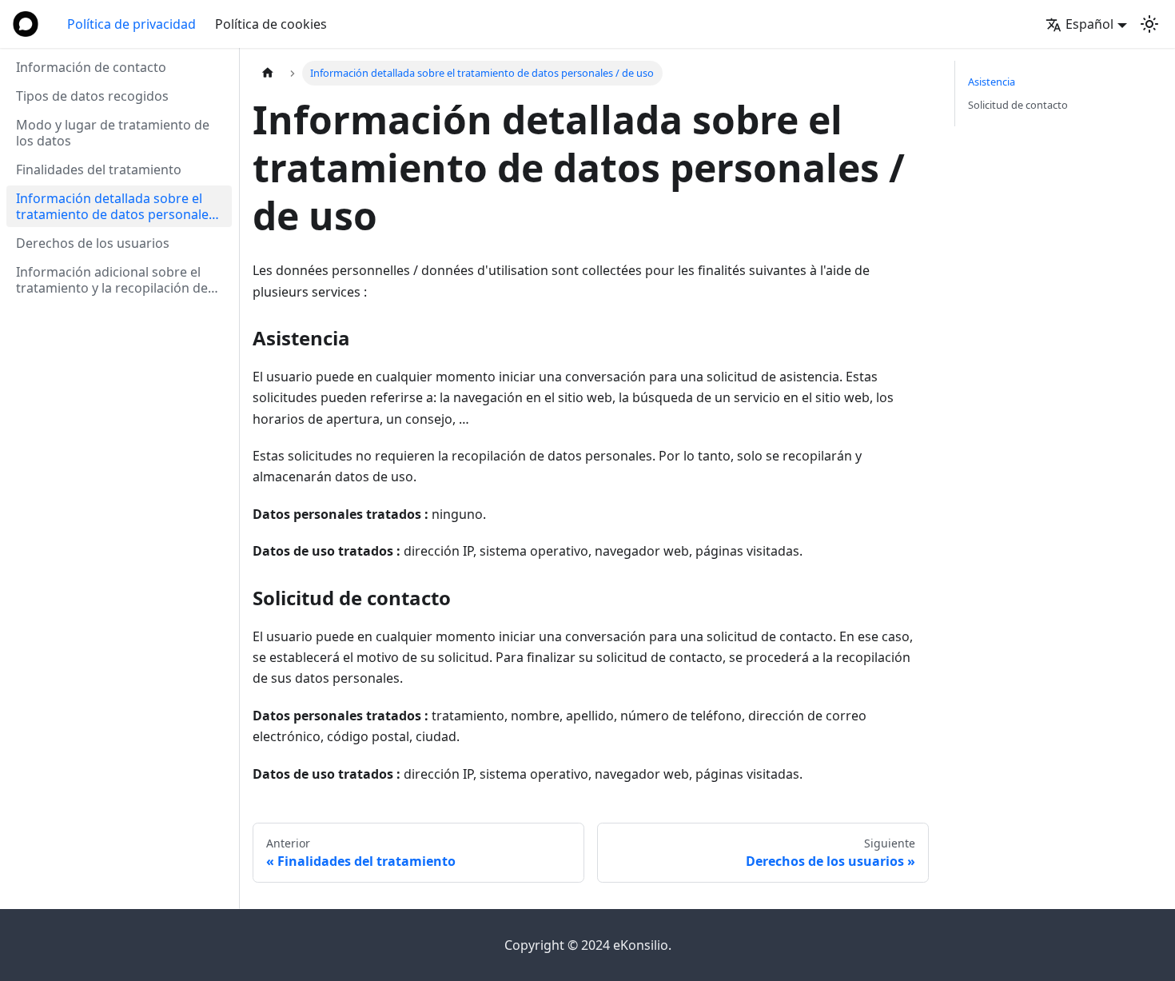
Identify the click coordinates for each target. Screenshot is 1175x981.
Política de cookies (271, 24)
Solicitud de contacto (1018, 105)
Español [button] (1089, 24)
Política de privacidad (131, 24)
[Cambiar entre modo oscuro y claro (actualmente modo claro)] (1149, 24)
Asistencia (991, 81)
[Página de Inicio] (268, 73)
